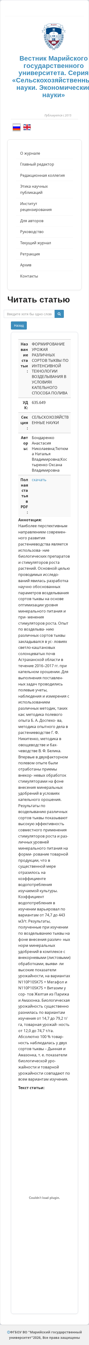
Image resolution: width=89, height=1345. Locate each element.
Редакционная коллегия (42, 175)
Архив (25, 265)
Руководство (32, 231)
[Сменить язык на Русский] (16, 127)
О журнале (30, 153)
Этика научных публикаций (34, 189)
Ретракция (30, 254)
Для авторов (31, 220)
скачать (39, 479)
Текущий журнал (35, 242)
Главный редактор (37, 164)
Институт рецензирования (36, 206)
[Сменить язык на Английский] (27, 127)
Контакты (29, 276)
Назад (19, 325)
